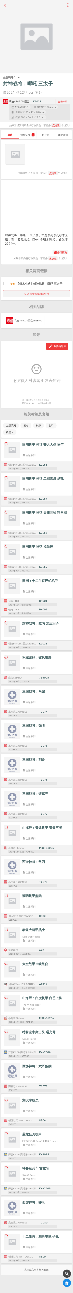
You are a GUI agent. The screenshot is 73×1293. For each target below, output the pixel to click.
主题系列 (11, 425)
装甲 (51, 425)
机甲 (38, 425)
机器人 (9, 432)
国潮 (26, 425)
